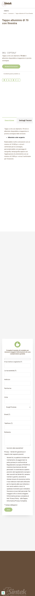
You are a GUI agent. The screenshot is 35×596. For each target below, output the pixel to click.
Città (6, 397)
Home (5, 13)
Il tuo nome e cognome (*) (13, 362)
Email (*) (7, 414)
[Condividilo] (4, 80)
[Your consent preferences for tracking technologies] (3, 593)
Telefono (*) (8, 423)
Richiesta (7, 432)
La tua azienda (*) (10, 370)
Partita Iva (7, 388)
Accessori (11, 13)
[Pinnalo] (13, 80)
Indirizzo (7, 379)
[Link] (6, 4)
